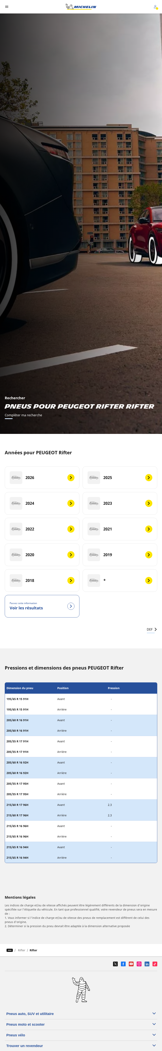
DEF (150, 629)
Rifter (21, 950)
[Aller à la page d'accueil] (81, 6)
